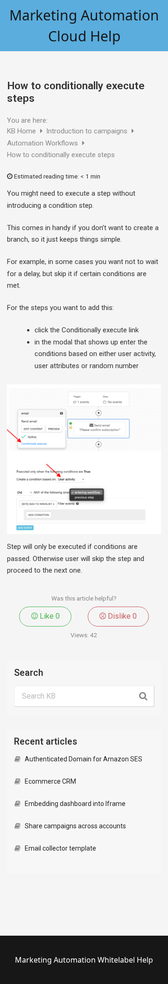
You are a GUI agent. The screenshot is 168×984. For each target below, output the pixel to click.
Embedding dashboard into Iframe (75, 803)
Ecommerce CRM (50, 781)
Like (49, 616)
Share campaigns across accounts (75, 826)
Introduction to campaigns (87, 131)
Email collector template (60, 848)
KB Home (22, 131)
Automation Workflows (43, 143)
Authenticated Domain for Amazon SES (83, 759)
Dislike (121, 616)
